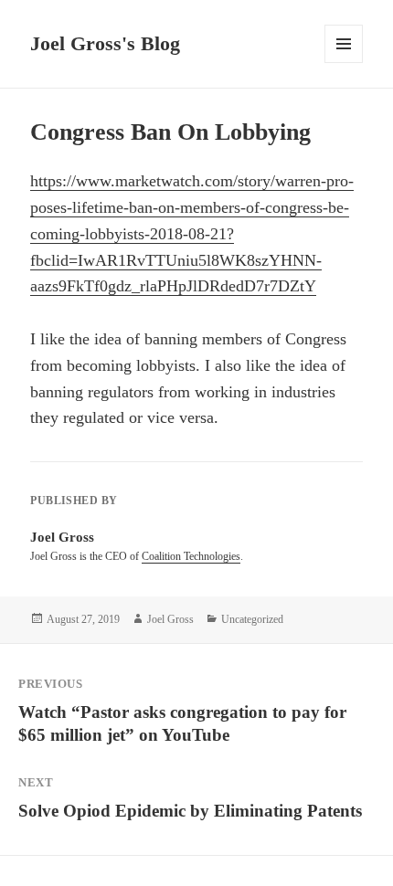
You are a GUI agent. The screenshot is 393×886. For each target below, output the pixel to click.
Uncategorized (252, 619)
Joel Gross (170, 619)
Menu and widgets (344, 62)
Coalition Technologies (191, 556)
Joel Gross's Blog (105, 43)
